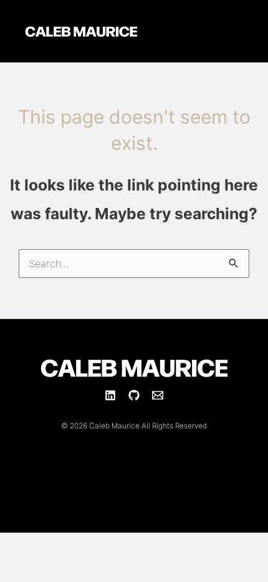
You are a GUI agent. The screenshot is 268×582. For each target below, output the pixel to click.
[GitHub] (134, 395)
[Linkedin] (110, 395)
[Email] (157, 395)
